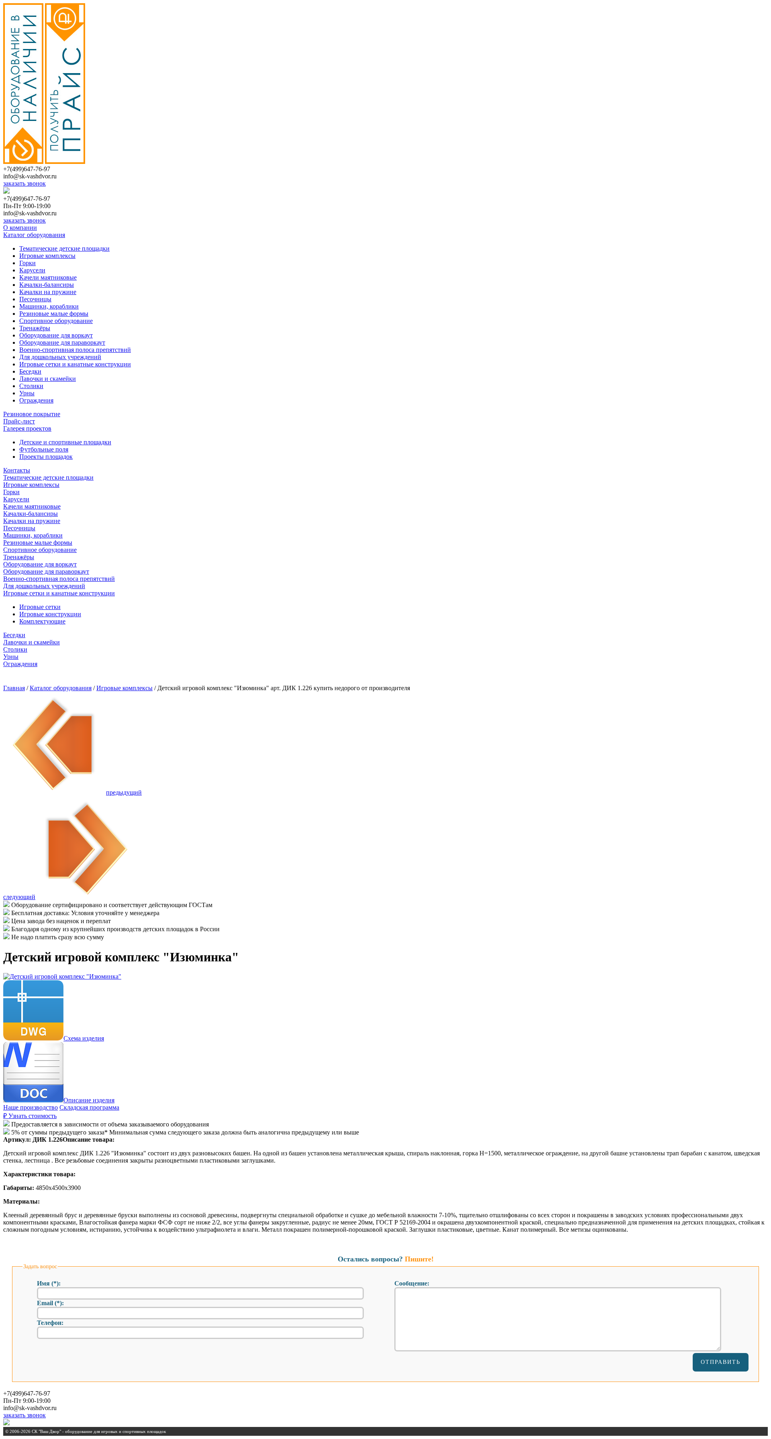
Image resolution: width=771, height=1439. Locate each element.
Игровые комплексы (47, 255)
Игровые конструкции (50, 614)
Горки (27, 263)
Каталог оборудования (34, 234)
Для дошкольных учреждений (60, 357)
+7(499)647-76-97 (26, 169)
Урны (27, 393)
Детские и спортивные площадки (65, 442)
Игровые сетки (40, 606)
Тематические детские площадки (64, 248)
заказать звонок (24, 183)
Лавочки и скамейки (47, 378)
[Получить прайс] (65, 161)
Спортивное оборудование (56, 320)
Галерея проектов (27, 428)
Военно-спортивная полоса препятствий (75, 349)
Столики (31, 385)
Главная (14, 688)
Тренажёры (34, 328)
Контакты (16, 470)
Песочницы (35, 299)
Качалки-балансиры (46, 284)
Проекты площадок (46, 456)
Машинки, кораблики (49, 306)
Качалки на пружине (47, 291)
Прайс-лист (19, 421)
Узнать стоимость (30, 1115)
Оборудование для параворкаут (62, 342)
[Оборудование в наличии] (23, 161)
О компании (20, 227)
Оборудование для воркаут (56, 335)
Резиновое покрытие (31, 414)
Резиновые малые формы (53, 313)
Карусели (32, 270)
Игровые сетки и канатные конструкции (75, 364)
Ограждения (36, 400)
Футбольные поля (43, 449)
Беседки (30, 371)
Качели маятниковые (48, 277)
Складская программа (89, 1107)
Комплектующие (42, 621)
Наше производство (30, 1107)
